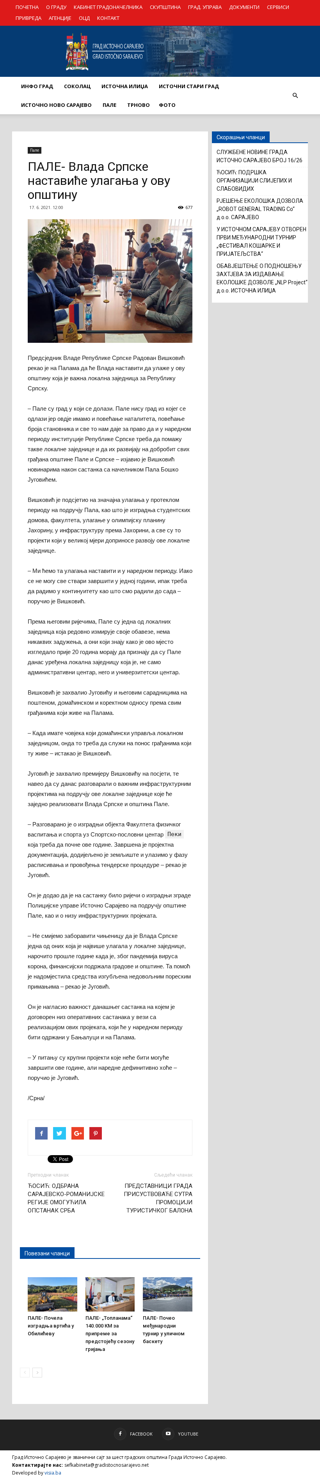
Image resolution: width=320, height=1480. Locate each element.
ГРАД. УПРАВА (205, 7)
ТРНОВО (138, 104)
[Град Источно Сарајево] (160, 51)
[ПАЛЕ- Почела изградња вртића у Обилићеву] (52, 1294)
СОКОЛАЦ (77, 86)
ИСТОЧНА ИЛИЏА (124, 86)
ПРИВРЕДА (28, 17)
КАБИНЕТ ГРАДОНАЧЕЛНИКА (108, 7)
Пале (34, 150)
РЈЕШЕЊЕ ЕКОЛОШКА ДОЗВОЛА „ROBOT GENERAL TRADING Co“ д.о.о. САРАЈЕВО (260, 209)
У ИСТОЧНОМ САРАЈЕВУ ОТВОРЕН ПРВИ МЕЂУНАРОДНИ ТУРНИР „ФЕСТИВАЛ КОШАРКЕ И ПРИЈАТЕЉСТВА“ (261, 241)
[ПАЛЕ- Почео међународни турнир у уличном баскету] (167, 1294)
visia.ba (52, 1472)
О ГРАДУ (56, 7)
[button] (295, 95)
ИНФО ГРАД (37, 86)
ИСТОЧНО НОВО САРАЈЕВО (56, 104)
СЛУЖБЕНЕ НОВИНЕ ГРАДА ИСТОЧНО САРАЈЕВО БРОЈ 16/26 (259, 156)
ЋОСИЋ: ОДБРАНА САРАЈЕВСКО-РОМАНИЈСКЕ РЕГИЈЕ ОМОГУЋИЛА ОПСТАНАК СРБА (66, 1198)
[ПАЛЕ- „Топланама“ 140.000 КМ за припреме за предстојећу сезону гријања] (110, 1294)
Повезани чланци (47, 1253)
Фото (167, 104)
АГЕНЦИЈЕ (60, 17)
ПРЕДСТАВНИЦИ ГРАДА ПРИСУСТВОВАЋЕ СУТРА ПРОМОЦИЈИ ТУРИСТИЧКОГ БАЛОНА (158, 1198)
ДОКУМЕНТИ (244, 7)
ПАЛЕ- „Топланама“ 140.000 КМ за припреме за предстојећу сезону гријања (109, 1333)
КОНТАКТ (108, 17)
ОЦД (84, 17)
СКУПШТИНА (165, 7)
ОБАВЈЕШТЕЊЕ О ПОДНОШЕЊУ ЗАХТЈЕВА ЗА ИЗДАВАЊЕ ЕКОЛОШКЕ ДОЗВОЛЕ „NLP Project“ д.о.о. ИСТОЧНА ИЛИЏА (262, 278)
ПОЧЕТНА (27, 7)
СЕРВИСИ (278, 7)
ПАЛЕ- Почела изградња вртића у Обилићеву (51, 1325)
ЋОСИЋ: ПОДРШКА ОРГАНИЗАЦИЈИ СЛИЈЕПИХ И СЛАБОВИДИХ (254, 180)
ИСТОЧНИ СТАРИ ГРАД (189, 86)
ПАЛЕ (109, 104)
